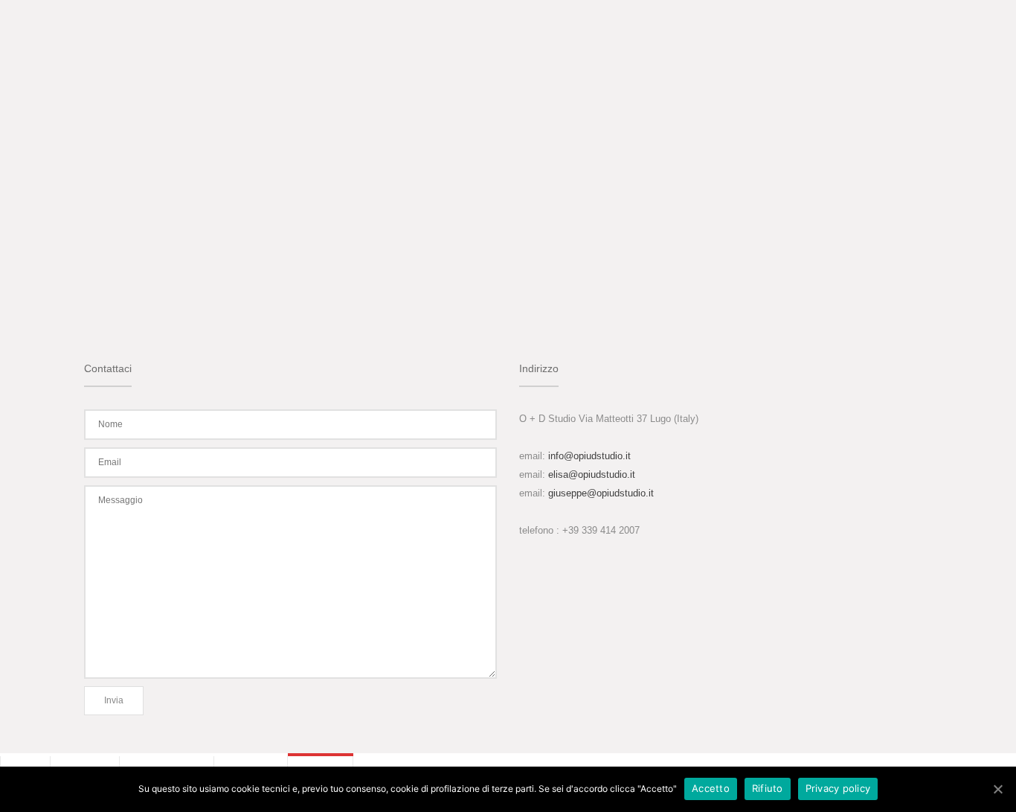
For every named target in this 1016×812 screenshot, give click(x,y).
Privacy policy (838, 788)
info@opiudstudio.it (589, 455)
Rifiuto (767, 788)
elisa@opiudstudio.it (591, 474)
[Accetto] (997, 788)
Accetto (711, 788)
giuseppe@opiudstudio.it (601, 493)
